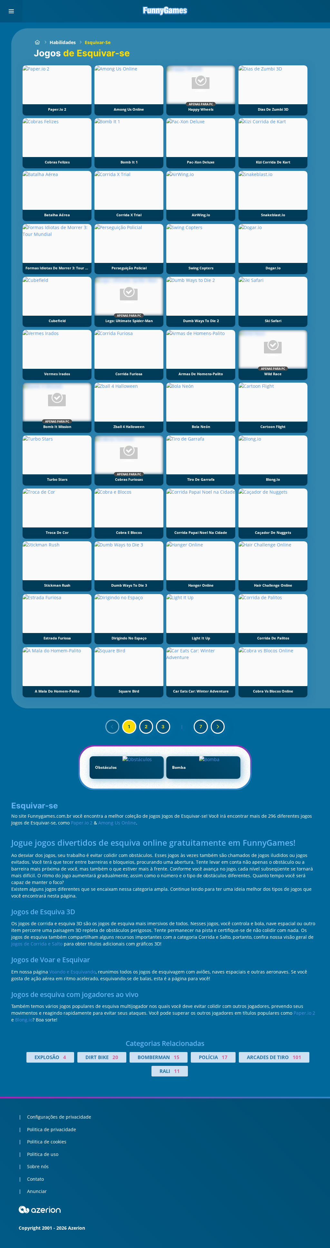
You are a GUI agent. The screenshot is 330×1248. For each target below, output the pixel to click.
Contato (35, 1179)
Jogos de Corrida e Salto (37, 944)
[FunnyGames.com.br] (37, 42)
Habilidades (63, 42)
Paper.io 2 (81, 823)
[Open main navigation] (11, 11)
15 (177, 1057)
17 (225, 1057)
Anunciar (37, 1191)
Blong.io (24, 1020)
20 (115, 1057)
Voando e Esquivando (72, 972)
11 (177, 1071)
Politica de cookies (46, 1142)
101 (297, 1057)
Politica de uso (42, 1154)
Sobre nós (38, 1166)
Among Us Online (117, 823)
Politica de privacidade (51, 1129)
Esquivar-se (98, 42)
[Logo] (165, 11)
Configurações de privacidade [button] (59, 1117)
